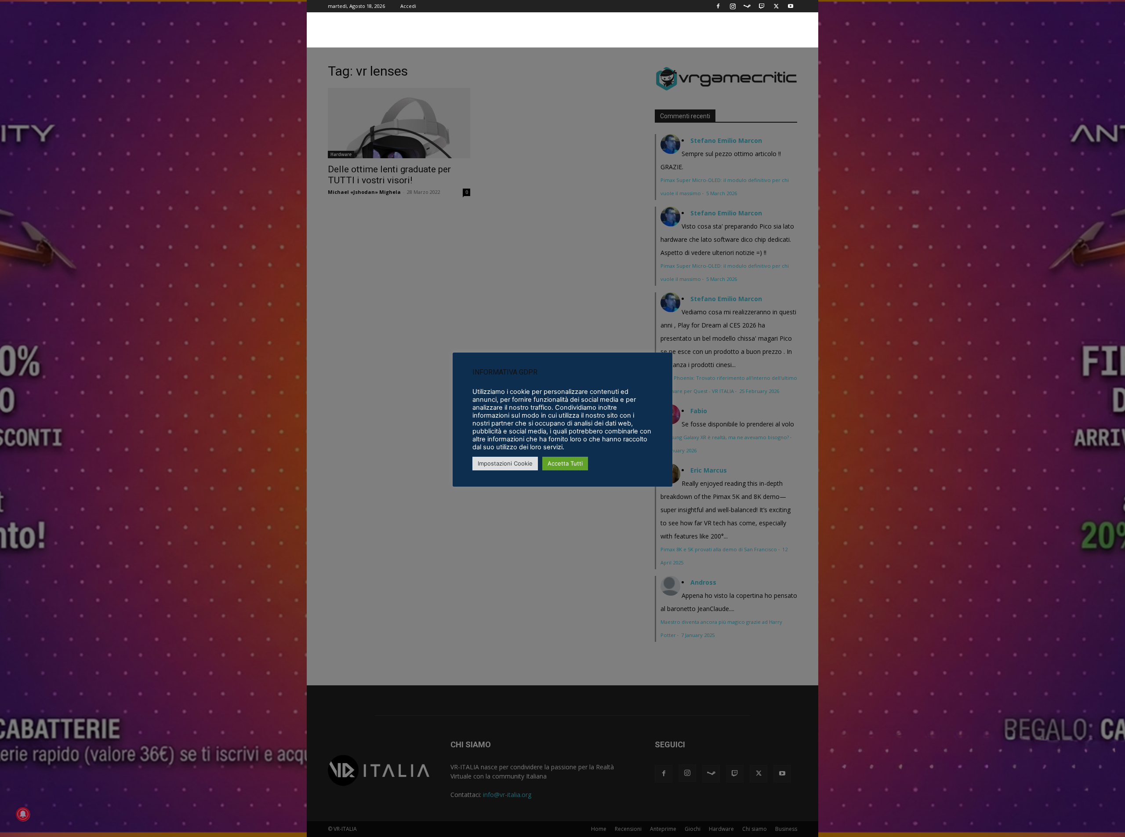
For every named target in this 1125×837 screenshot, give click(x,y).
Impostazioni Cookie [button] (505, 463)
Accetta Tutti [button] (565, 463)
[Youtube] (790, 6)
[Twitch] (761, 6)
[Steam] (747, 6)
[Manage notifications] (23, 814)
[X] (776, 6)
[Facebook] (718, 6)
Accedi (408, 6)
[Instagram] (732, 6)
